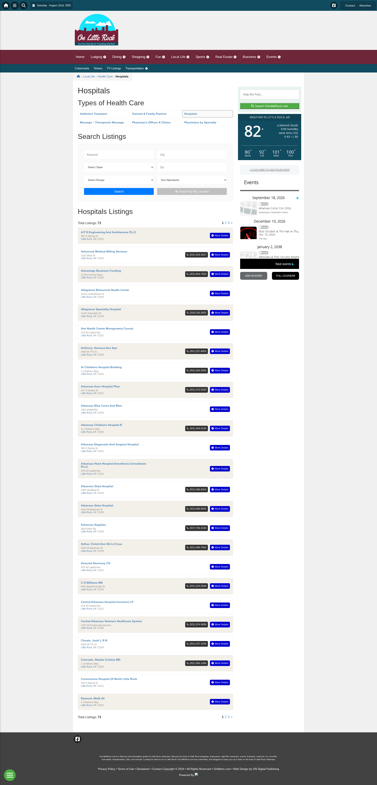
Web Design (240, 768)
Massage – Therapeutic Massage (102, 122)
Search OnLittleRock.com (271, 106)
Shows (98, 68)
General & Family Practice (149, 113)
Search (119, 191)
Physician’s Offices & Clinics (151, 122)
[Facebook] (333, 5)
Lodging (96, 57)
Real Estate (223, 57)
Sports (200, 57)
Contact (350, 5)
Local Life (178, 57)
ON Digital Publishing (266, 768)
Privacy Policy (106, 768)
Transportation (134, 68)
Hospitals (190, 113)
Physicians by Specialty (200, 122)
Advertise (365, 5)
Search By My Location (194, 191)
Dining (117, 57)
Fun (158, 57)
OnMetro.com (222, 768)
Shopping (138, 57)
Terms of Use (126, 768)
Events (271, 57)
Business (249, 57)
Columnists (82, 68)
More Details (221, 235)
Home (80, 57)
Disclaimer (143, 768)
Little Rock (86, 239)
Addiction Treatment (93, 113)
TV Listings (114, 68)
